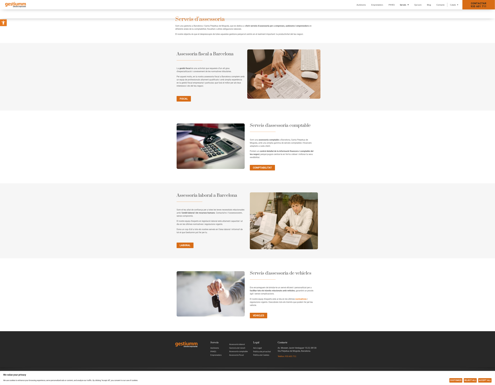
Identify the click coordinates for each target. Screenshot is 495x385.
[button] (3, 22)
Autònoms (361, 4)
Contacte (440, 4)
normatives (301, 299)
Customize (456, 380)
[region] (247, 378)
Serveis (403, 4)
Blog (429, 4)
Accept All (485, 380)
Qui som (418, 4)
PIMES (392, 4)
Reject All (470, 380)
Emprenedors (377, 4)
